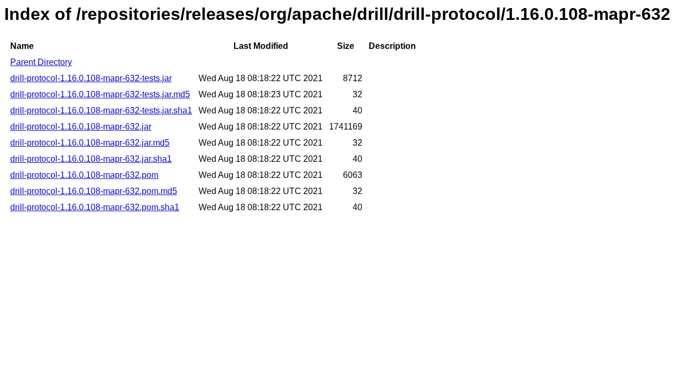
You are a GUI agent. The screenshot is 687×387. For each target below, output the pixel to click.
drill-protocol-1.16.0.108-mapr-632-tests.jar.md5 (100, 94)
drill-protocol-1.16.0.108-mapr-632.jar (80, 126)
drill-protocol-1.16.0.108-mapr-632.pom (84, 175)
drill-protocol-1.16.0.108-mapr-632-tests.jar (91, 78)
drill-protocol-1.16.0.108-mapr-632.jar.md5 (90, 142)
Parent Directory (41, 62)
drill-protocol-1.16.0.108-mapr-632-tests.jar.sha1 (101, 110)
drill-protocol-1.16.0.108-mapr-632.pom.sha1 (94, 207)
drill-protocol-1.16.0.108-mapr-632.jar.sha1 (91, 158)
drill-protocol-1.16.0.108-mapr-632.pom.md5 (93, 191)
